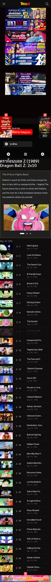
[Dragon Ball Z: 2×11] (42, 154)
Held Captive (32, 246)
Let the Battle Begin (34, 482)
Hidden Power (33, 444)
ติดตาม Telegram (21, 132)
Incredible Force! (34, 520)
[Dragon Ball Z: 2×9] (8, 154)
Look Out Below (34, 255)
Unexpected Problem (34, 340)
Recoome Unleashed (34, 472)
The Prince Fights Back (34, 331)
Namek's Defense (34, 312)
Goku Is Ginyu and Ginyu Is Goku (34, 539)
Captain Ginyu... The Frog (34, 567)
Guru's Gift (31, 378)
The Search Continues (34, 264)
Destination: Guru (34, 425)
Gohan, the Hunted (34, 406)
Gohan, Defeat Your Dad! (34, 557)
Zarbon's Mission (34, 397)
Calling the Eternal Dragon (34, 548)
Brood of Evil (32, 283)
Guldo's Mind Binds (34, 463)
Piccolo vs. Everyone (34, 387)
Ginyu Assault (33, 510)
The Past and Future (34, 359)
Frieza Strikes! (33, 293)
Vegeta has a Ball (34, 349)
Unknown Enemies (34, 416)
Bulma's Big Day (34, 435)
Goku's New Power (34, 491)
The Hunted (32, 321)
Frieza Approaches (34, 529)
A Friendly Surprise (34, 274)
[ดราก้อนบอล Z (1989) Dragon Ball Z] (25, 154)
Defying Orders (33, 302)
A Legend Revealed (34, 501)
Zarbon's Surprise (34, 368)
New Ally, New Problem (34, 454)
